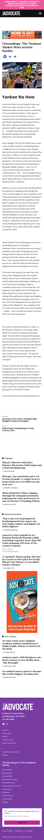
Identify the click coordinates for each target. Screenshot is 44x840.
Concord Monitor (7, 776)
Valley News (6, 792)
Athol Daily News (7, 773)
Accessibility (29, 831)
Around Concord (7, 796)
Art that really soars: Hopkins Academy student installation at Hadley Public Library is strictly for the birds (21, 644)
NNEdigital (5, 802)
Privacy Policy (19, 831)
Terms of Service (7, 831)
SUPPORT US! (22, 822)
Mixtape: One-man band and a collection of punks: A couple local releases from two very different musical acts (21, 480)
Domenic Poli (9, 568)
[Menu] (40, 13)
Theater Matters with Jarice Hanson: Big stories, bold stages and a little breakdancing (22, 465)
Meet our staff (6, 733)
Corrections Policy (7, 740)
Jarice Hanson (9, 471)
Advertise (5, 755)
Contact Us (5, 730)
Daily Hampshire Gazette (9, 779)
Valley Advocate (7, 789)
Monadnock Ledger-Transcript (11, 786)
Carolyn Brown (9, 652)
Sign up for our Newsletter (10, 752)
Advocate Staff (10, 504)
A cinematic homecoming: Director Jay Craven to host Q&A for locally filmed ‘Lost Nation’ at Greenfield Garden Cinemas (21, 560)
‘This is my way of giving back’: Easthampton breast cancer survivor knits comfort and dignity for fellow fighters (21, 522)
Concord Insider (7, 799)
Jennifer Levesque (11, 488)
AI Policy (4, 736)
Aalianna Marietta (11, 530)
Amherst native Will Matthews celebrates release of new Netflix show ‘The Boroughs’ (22, 660)
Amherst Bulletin (7, 770)
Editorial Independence (9, 743)
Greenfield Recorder (8, 783)
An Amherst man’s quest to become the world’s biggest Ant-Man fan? (21, 672)
